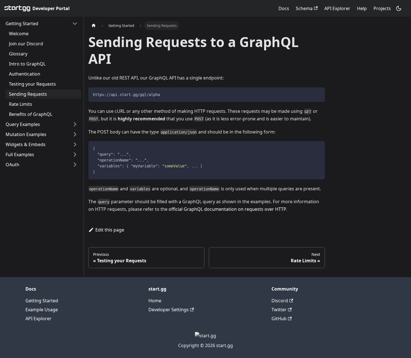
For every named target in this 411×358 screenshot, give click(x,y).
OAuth (12, 165)
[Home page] (93, 25)
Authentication (24, 74)
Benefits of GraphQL (30, 114)
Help (362, 8)
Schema (304, 8)
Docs (283, 8)
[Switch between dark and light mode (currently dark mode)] (398, 8)
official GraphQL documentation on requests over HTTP (227, 209)
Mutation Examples (26, 134)
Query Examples (23, 124)
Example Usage (41, 309)
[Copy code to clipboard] (318, 94)
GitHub (279, 318)
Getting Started (22, 23)
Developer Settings (168, 309)
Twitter (279, 309)
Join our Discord (26, 44)
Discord (279, 301)
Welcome (19, 34)
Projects (382, 8)
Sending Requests (28, 94)
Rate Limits (20, 104)
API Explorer (337, 8)
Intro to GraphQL (27, 64)
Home (154, 301)
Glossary (18, 54)
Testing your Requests (32, 84)
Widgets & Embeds (26, 144)
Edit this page (109, 230)
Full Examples (20, 154)
